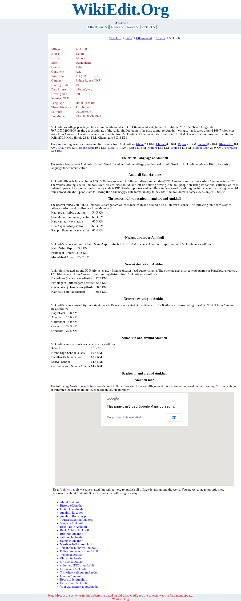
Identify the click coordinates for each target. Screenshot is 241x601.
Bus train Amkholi (71, 533)
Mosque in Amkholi (72, 562)
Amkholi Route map (73, 516)
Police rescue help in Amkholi (79, 551)
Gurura (152, 147)
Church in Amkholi (72, 558)
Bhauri (62, 147)
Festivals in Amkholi (73, 509)
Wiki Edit (115, 38)
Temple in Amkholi (72, 555)
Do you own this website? (124, 417)
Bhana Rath (86, 147)
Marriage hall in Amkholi (76, 544)
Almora (160, 38)
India (128, 38)
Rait (131, 147)
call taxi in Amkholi (72, 537)
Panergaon (230, 147)
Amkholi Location (72, 512)
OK (174, 417)
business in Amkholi (73, 569)
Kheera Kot (226, 144)
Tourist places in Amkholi (76, 519)
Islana (140, 144)
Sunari (202, 144)
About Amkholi (70, 502)
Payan (182, 144)
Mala (111, 147)
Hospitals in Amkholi (73, 526)
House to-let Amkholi (73, 579)
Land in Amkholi (71, 576)
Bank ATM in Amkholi (74, 530)
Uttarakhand (144, 38)
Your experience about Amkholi (80, 586)
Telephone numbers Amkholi (78, 548)
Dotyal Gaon (201, 147)
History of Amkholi (72, 505)
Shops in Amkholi (71, 523)
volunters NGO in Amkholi (77, 565)
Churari (161, 144)
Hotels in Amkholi (71, 540)
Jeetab (175, 147)
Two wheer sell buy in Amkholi (80, 572)
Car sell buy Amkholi (73, 583)
